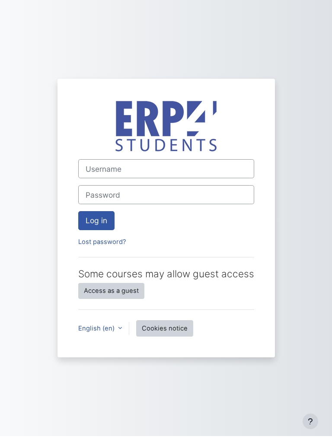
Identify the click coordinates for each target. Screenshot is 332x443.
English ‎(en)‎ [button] (97, 328)
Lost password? (102, 242)
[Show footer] (310, 421)
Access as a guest (111, 291)
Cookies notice (165, 328)
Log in (96, 220)
